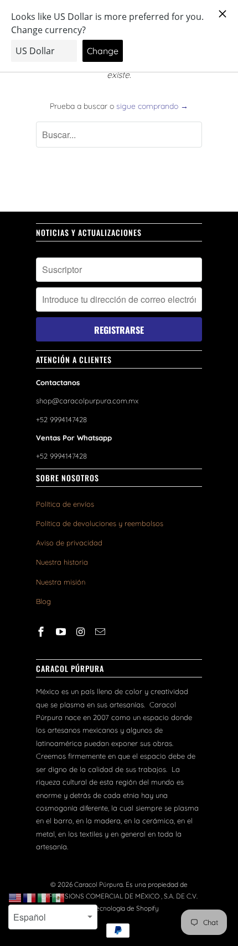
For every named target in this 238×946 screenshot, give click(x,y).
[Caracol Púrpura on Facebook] (42, 632)
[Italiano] (44, 897)
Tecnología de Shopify (125, 908)
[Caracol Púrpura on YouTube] (62, 632)
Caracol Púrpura (98, 884)
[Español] (58, 897)
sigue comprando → (152, 106)
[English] (15, 897)
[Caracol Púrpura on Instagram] (82, 632)
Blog (43, 601)
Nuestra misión (60, 581)
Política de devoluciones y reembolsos (99, 523)
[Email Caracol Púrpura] (101, 632)
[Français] (30, 897)
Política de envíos (65, 504)
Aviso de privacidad (69, 542)
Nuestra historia (62, 562)
